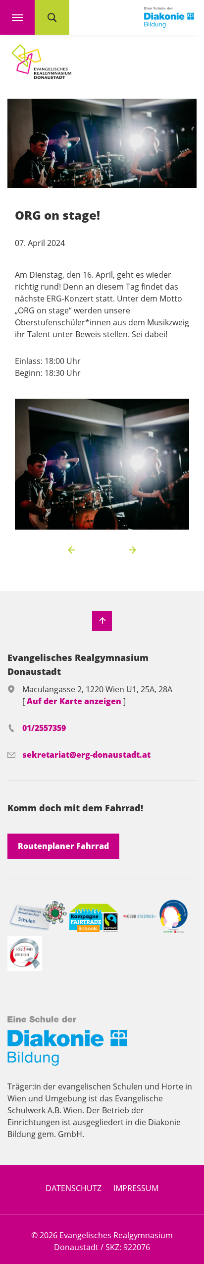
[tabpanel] (102, 464)
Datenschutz (74, 1188)
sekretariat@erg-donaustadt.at (86, 754)
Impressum (135, 1188)
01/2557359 (44, 727)
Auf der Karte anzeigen (75, 701)
